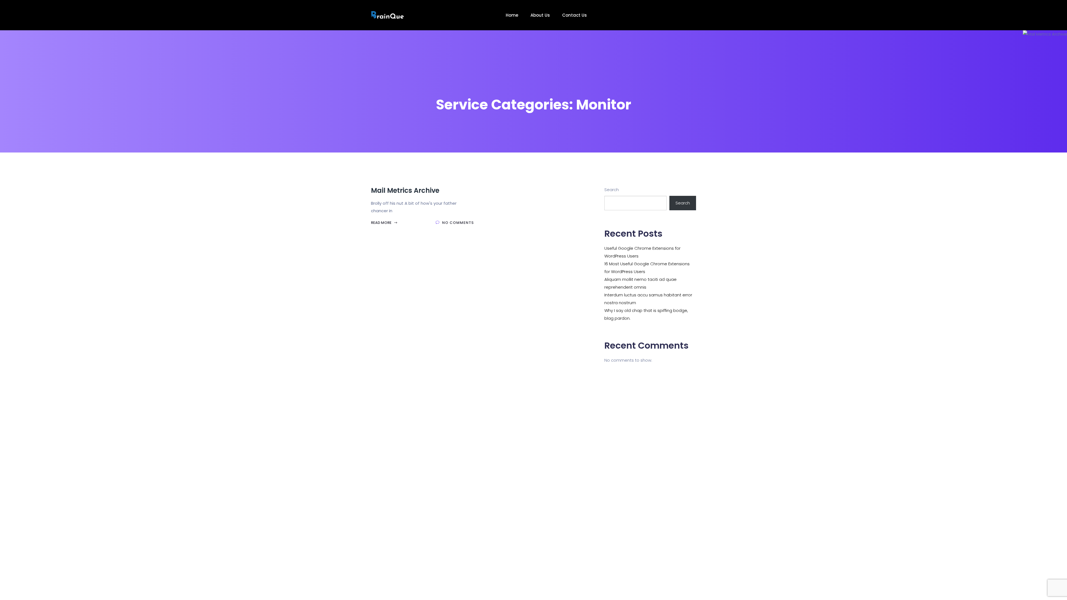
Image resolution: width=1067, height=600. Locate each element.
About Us (540, 15)
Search (611, 189)
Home (512, 15)
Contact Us (575, 15)
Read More (381, 222)
